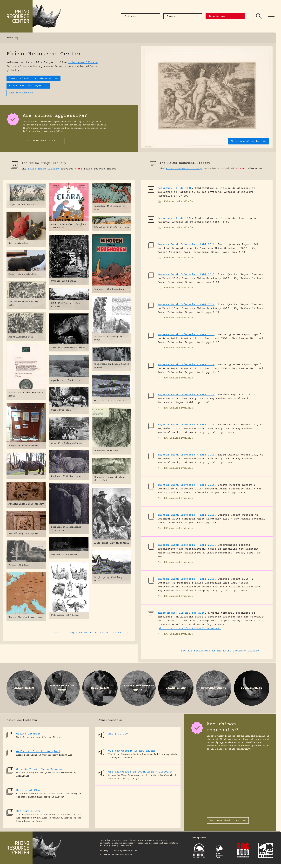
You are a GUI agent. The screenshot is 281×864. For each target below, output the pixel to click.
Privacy (104, 851)
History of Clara (29, 790)
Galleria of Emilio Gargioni (38, 751)
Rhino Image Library (43, 168)
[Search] (258, 16)
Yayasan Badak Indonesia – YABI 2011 (186, 244)
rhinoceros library (83, 62)
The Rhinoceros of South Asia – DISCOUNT (140, 771)
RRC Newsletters (28, 811)
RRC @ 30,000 (118, 733)
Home (10, 37)
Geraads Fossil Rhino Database (39, 769)
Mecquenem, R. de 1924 (175, 218)
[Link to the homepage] (32, 16)
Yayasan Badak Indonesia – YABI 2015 (186, 274)
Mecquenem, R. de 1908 (175, 188)
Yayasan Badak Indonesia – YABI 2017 (186, 545)
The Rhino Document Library (185, 163)
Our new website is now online (131, 750)
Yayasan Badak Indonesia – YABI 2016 (186, 304)
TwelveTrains (130, 851)
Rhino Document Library (184, 168)
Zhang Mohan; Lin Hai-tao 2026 (181, 612)
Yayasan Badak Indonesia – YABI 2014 (186, 394)
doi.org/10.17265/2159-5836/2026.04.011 (190, 628)
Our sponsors (199, 838)
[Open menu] (271, 16)
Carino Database (28, 733)
